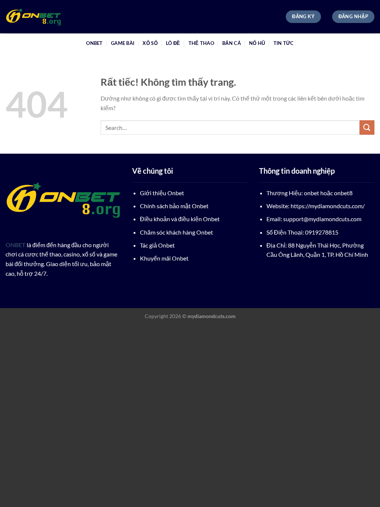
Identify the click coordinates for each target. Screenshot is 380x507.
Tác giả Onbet (157, 245)
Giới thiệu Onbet (162, 192)
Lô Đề (173, 43)
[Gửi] (367, 127)
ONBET (94, 43)
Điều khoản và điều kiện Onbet (180, 218)
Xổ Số (149, 43)
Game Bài (122, 43)
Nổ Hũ (257, 43)
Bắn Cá (231, 43)
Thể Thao (201, 43)
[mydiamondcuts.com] (43, 16)
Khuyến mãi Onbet (164, 258)
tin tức (283, 43)
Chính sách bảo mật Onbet (174, 205)
